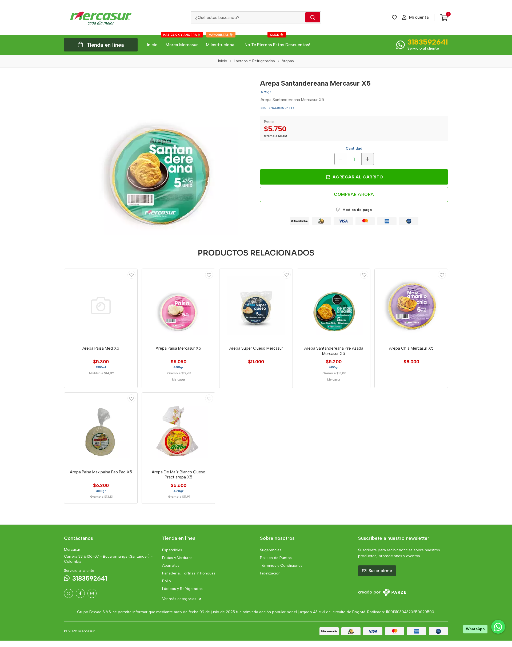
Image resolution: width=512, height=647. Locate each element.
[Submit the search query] (312, 17)
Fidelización (270, 573)
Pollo (166, 581)
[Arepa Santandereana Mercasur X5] (158, 155)
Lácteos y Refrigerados (182, 588)
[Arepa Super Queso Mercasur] (256, 305)
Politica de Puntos (276, 558)
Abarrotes (170, 565)
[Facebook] (80, 593)
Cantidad (354, 148)
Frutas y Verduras (177, 558)
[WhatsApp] (68, 593)
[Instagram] (92, 593)
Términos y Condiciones (281, 565)
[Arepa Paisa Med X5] (100, 305)
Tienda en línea (105, 45)
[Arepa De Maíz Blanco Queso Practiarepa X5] (178, 429)
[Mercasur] (100, 17)
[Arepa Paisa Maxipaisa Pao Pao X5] (100, 429)
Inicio (152, 44)
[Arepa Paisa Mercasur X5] (178, 305)
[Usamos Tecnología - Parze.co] (382, 592)
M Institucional (220, 41)
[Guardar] (131, 275)
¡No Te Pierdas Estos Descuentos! (276, 41)
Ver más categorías (179, 599)
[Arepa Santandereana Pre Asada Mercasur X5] (333, 305)
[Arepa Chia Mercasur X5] (411, 305)
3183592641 (427, 42)
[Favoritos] (394, 17)
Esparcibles (172, 550)
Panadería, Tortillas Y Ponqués (188, 573)
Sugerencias (270, 550)
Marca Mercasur (182, 41)
